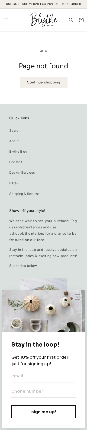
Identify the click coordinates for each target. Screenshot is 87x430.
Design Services (22, 173)
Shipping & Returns (24, 194)
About (14, 141)
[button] (6, 20)
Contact (15, 162)
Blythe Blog (18, 152)
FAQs (13, 183)
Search (15, 131)
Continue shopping (43, 82)
